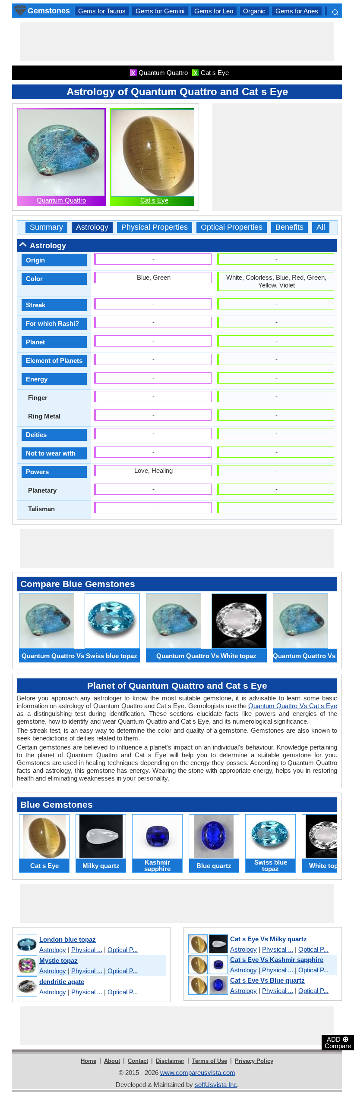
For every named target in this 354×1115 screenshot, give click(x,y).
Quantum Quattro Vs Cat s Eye (292, 705)
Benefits (289, 227)
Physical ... (86, 949)
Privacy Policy (254, 1061)
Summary (46, 227)
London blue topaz (67, 939)
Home (88, 1061)
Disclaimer (170, 1061)
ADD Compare (338, 1042)
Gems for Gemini (160, 11)
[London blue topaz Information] (26, 944)
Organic (254, 11)
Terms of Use (209, 1061)
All (320, 227)
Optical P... (122, 949)
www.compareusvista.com (197, 1072)
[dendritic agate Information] (26, 986)
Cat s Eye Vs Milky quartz (268, 939)
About (112, 1061)
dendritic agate (61, 981)
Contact (138, 1061)
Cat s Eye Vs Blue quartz (267, 980)
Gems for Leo (213, 11)
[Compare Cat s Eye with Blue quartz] (207, 986)
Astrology (92, 227)
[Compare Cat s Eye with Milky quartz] (207, 944)
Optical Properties (231, 227)
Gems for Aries (296, 11)
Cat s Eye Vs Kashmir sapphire (276, 959)
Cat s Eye (154, 200)
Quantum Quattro (61, 200)
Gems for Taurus (102, 11)
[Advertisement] (177, 41)
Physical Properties (154, 227)
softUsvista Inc (216, 1084)
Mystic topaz (58, 960)
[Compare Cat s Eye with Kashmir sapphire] (207, 965)
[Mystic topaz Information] (26, 965)
